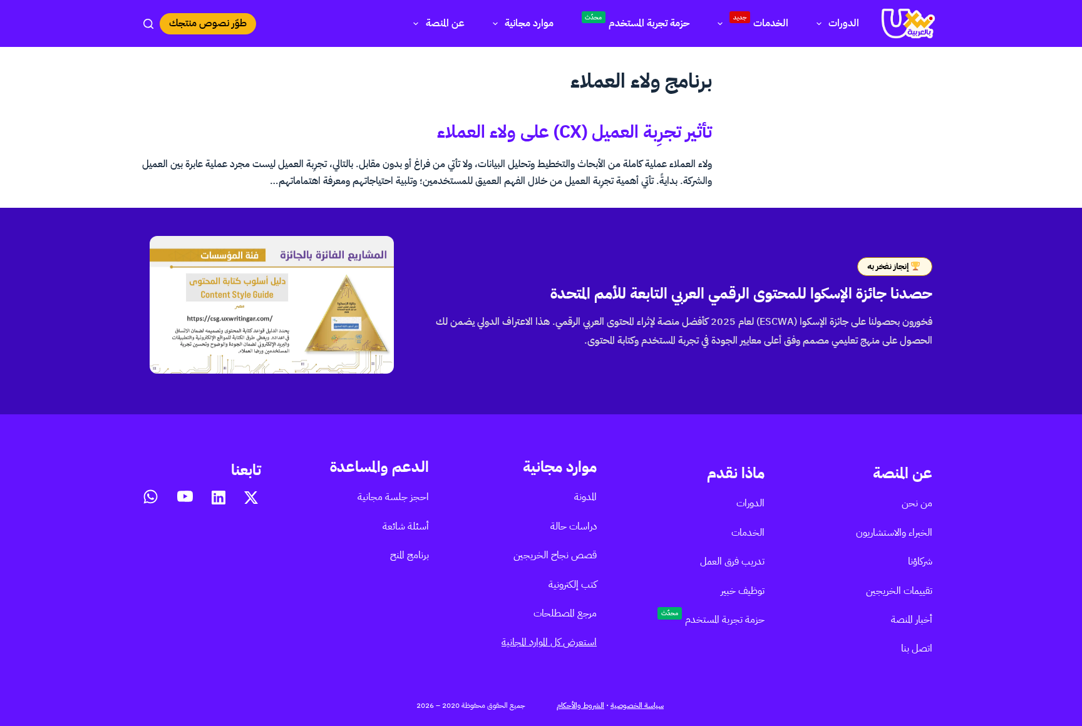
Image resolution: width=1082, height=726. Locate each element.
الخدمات (761, 22)
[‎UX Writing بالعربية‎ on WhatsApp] (151, 497)
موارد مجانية (529, 23)
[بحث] (148, 24)
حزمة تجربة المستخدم (637, 22)
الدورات (843, 23)
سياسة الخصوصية (637, 705)
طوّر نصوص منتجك (208, 23)
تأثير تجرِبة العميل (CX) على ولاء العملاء (574, 132)
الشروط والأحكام (580, 705)
